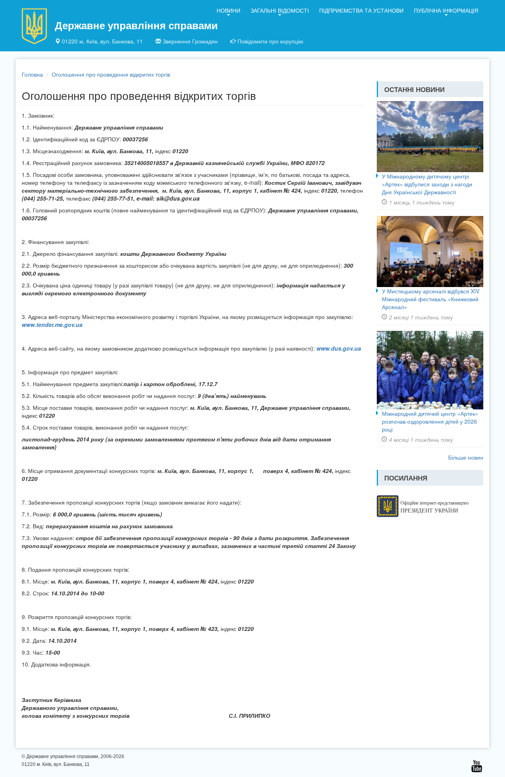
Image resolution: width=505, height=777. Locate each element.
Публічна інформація (446, 10)
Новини (228, 10)
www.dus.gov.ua (338, 348)
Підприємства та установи (361, 10)
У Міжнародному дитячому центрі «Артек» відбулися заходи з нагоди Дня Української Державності (427, 184)
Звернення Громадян (190, 41)
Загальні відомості (280, 10)
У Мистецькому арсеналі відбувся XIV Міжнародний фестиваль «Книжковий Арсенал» (430, 299)
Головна (32, 74)
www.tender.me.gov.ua (52, 324)
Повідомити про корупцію (270, 41)
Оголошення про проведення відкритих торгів (111, 74)
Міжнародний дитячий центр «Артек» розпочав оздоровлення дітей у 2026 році (430, 421)
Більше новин (465, 457)
